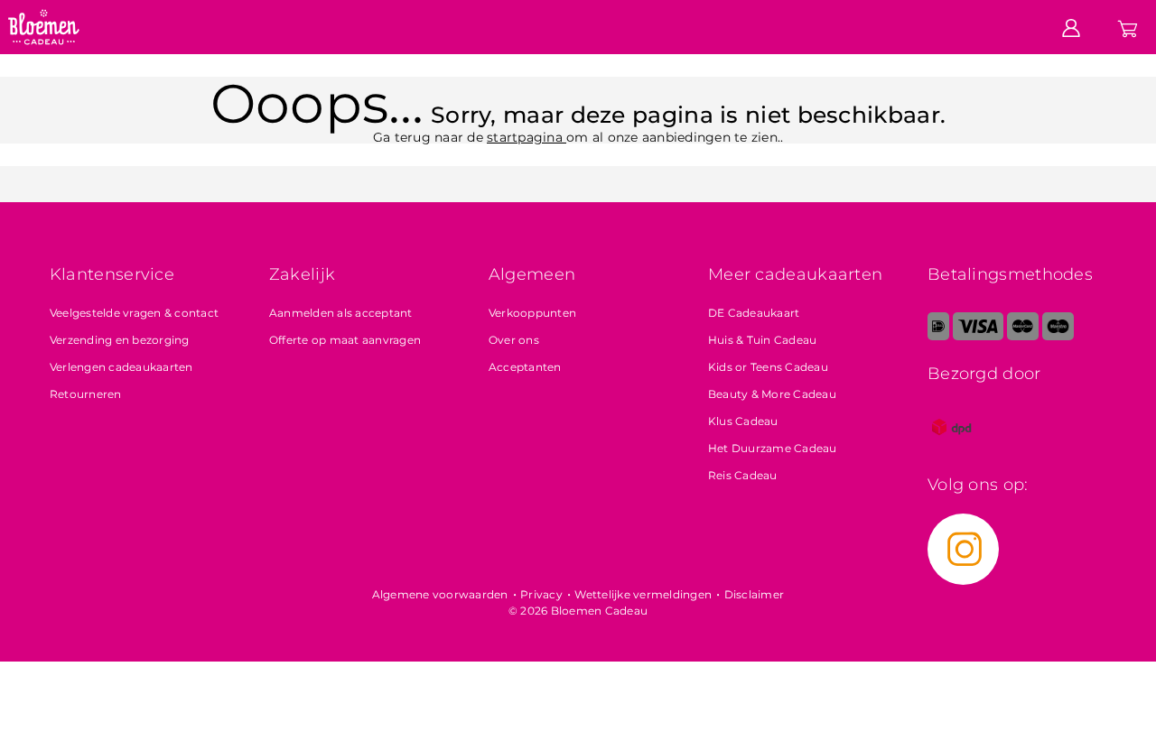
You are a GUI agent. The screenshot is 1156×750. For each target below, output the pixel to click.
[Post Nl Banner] (952, 447)
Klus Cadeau (743, 421)
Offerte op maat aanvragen (345, 340)
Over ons (514, 340)
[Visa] (977, 336)
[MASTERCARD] (1023, 336)
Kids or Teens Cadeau (768, 367)
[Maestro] (1058, 336)
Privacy (541, 594)
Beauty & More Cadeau (772, 394)
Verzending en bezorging (120, 340)
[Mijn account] (1071, 26)
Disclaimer (754, 594)
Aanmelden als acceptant (341, 312)
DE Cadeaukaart (754, 312)
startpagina (526, 137)
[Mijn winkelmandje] (1127, 26)
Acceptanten (525, 367)
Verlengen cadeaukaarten (121, 367)
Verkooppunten (532, 312)
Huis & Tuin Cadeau (762, 340)
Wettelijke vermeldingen (643, 594)
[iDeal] (938, 336)
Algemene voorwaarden (440, 594)
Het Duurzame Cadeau (772, 448)
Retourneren (86, 394)
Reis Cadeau (743, 475)
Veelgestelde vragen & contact (134, 312)
